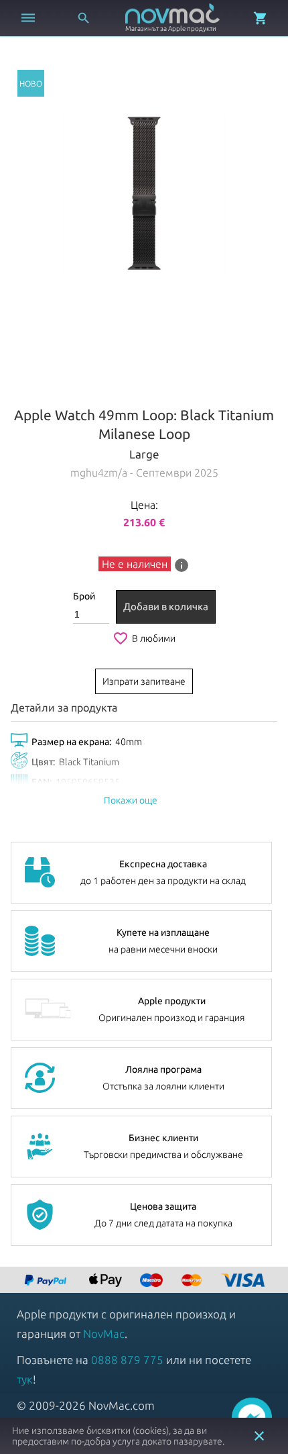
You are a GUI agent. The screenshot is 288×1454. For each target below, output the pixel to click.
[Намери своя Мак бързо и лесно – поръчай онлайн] (47, 1281)
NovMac (104, 1333)
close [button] (259, 1436)
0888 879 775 (127, 1359)
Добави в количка (165, 606)
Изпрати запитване (144, 681)
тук (25, 1379)
